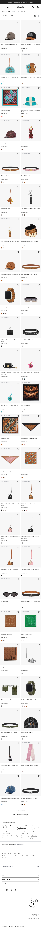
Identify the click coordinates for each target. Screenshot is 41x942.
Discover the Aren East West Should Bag (23, 2)
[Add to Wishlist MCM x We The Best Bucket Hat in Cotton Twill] (39, 88)
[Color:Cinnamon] (1, 149)
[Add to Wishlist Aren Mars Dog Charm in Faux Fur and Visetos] (18, 55)
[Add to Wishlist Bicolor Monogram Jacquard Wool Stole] (39, 743)
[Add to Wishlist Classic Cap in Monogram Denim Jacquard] (18, 776)
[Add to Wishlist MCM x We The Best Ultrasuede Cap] (18, 22)
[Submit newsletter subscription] (38, 866)
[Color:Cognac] (22, 84)
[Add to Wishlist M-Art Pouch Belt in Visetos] (18, 678)
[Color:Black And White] (1, 772)
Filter (11, 15)
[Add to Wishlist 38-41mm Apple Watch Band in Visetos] (18, 285)
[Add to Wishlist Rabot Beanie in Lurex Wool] (39, 710)
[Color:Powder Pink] (3, 640)
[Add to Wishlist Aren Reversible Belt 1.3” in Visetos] (39, 252)
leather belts (33, 836)
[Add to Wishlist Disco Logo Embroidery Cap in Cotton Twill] (39, 22)
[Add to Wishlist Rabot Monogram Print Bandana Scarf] (39, 449)
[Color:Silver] (22, 313)
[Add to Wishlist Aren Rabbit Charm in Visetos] (39, 121)
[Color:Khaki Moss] (3, 313)
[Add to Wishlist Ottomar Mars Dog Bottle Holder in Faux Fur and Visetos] (39, 55)
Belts (22, 12)
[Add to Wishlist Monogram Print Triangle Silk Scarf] (39, 416)
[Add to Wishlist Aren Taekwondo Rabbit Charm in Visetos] (18, 743)
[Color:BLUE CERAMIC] (1, 84)
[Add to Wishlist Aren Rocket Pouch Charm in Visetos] (39, 645)
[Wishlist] (33, 7)
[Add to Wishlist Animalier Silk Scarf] (18, 416)
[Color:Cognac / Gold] (22, 248)
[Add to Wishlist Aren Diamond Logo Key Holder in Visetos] (39, 186)
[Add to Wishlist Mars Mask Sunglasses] (39, 285)
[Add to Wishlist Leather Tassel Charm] (18, 186)
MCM (3, 844)
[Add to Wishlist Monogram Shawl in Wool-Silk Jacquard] (18, 645)
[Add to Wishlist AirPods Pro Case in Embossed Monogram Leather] (18, 318)
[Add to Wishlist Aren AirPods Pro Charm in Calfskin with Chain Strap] (18, 350)
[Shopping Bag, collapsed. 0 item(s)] (38, 7)
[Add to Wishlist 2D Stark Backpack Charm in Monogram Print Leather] (18, 482)
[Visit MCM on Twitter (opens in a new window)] (11, 890)
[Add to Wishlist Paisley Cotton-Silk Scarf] (18, 612)
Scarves (29, 12)
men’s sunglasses (22, 828)
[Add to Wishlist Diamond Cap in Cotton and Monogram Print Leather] (18, 252)
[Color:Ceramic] (22, 116)
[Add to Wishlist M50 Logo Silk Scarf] (39, 383)
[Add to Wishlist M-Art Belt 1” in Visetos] (18, 154)
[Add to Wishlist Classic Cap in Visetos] (18, 121)
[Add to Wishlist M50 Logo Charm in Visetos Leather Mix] (39, 350)
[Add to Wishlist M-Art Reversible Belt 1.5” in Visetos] (18, 710)
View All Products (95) (20, 815)
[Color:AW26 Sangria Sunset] (1, 116)
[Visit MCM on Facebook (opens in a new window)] (3, 890)
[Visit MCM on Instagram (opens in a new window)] (7, 890)
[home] (20, 7)
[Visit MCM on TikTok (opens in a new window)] (15, 890)
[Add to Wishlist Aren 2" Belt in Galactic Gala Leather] (39, 318)
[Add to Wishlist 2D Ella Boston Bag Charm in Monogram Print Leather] (39, 514)
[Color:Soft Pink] (3, 182)
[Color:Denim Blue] (1, 804)
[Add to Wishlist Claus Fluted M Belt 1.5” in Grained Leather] (39, 579)
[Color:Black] (22, 51)
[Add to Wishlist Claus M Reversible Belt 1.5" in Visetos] (39, 219)
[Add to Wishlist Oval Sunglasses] (18, 579)
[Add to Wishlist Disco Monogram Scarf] (18, 88)
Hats (25, 12)
